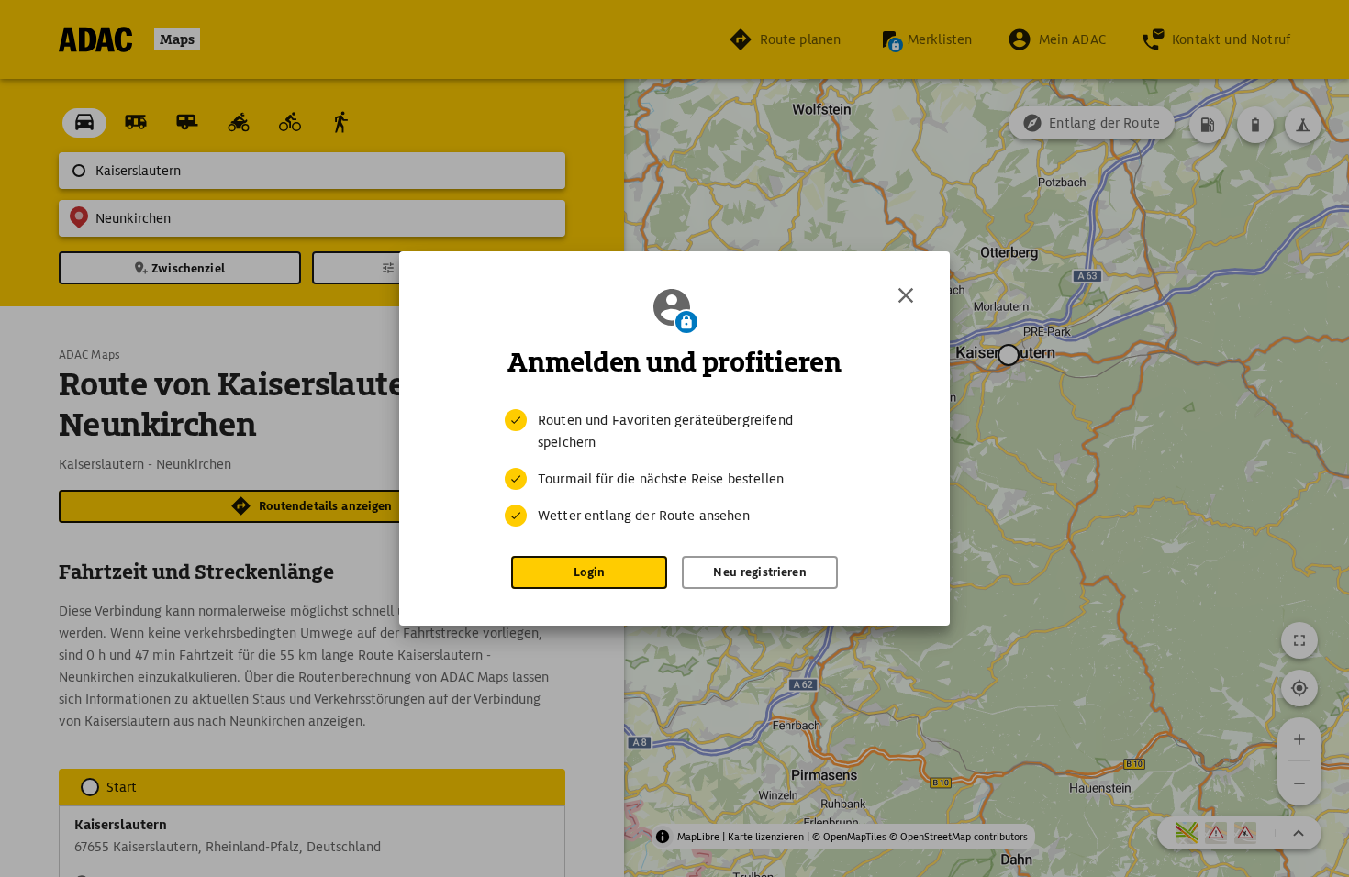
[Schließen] (906, 295)
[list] (674, 468)
